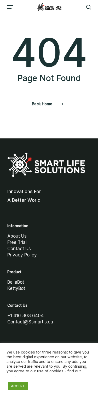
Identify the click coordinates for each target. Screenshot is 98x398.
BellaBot (15, 282)
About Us (17, 236)
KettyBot (16, 288)
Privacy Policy (22, 254)
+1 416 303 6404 (25, 315)
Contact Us (19, 248)
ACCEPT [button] (18, 386)
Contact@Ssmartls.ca (30, 321)
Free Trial (17, 242)
